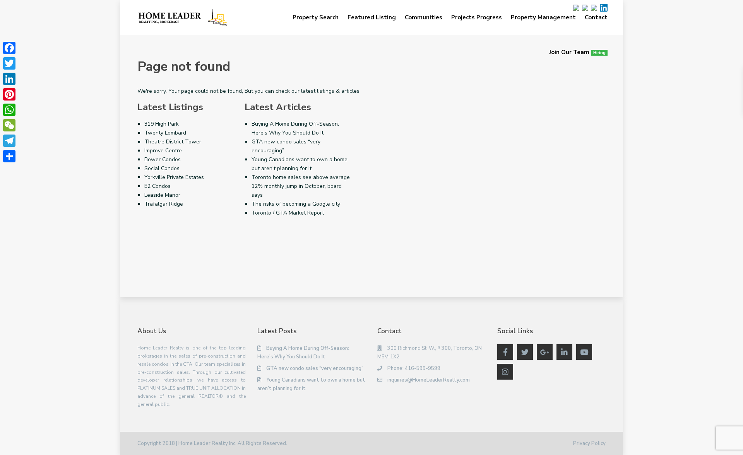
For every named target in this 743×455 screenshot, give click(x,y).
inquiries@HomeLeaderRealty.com (428, 380)
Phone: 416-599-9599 (413, 368)
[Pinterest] (9, 94)
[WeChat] (9, 125)
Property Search (316, 17)
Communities (423, 17)
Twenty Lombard (165, 132)
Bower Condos (162, 159)
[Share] (9, 156)
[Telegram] (9, 140)
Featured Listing (372, 17)
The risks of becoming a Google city (296, 204)
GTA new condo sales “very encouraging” (314, 368)
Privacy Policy (589, 443)
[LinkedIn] (9, 79)
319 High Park (161, 124)
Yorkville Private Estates (174, 177)
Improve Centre (163, 150)
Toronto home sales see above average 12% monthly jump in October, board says (301, 186)
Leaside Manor (162, 195)
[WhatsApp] (9, 110)
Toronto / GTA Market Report (288, 212)
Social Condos (162, 168)
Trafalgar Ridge (163, 204)
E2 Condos (157, 186)
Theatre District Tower (172, 141)
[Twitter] (9, 63)
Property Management (543, 17)
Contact (596, 17)
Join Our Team (577, 52)
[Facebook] (9, 48)
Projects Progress (476, 17)
